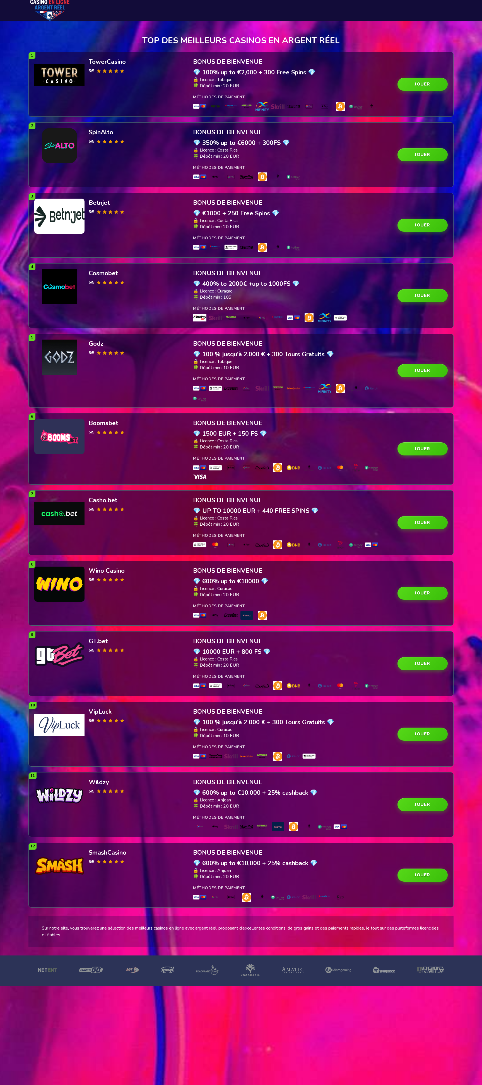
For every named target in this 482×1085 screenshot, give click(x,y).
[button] (422, 84)
